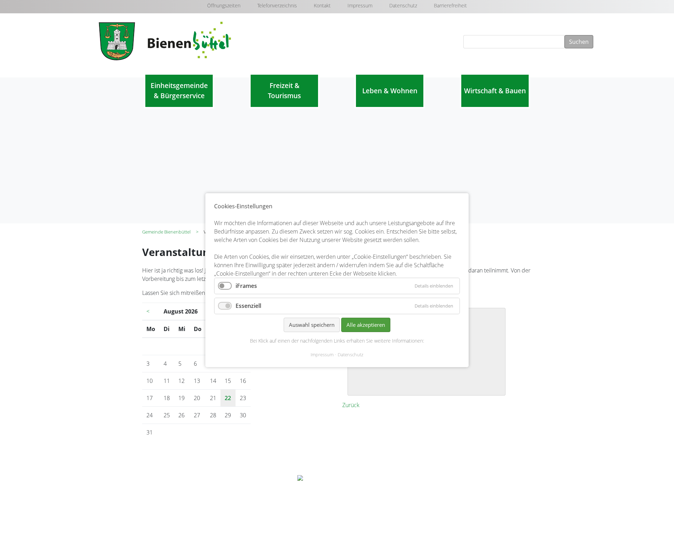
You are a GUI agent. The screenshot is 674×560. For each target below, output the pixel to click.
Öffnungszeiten (223, 5)
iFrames (246, 286)
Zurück (350, 405)
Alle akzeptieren (365, 324)
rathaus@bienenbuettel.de (193, 513)
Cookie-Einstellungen (470, 537)
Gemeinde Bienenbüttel (166, 232)
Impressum (360, 5)
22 (228, 398)
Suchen (579, 42)
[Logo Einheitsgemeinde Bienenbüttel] (166, 40)
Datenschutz (403, 5)
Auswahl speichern (312, 324)
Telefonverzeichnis (277, 5)
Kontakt (322, 5)
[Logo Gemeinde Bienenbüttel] (337, 479)
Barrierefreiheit (450, 5)
